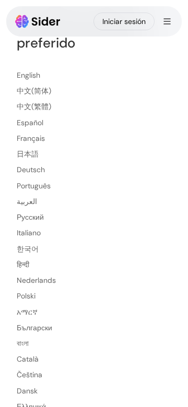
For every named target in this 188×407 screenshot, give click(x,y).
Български (34, 327)
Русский (30, 217)
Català (28, 359)
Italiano (29, 232)
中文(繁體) (34, 106)
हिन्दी (23, 264)
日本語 (28, 154)
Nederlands (36, 280)
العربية (27, 201)
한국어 (28, 249)
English (28, 75)
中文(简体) (34, 90)
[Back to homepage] (38, 21)
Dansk (27, 391)
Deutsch (31, 169)
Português (34, 185)
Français (31, 138)
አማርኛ (27, 312)
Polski (26, 296)
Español (30, 122)
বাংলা (23, 343)
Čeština (29, 374)
